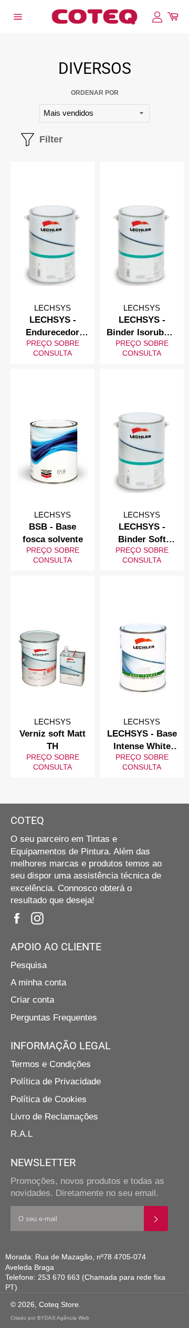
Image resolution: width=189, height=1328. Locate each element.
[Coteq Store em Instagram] (40, 918)
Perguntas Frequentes (53, 1018)
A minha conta (38, 982)
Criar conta (32, 1000)
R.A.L (21, 1134)
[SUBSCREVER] (156, 1218)
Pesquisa (28, 965)
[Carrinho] (173, 16)
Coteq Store (59, 1305)
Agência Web (73, 1318)
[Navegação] (17, 17)
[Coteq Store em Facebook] (19, 918)
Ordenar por (95, 92)
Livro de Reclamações (54, 1117)
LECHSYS (52, 307)
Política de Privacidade (55, 1081)
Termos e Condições (50, 1064)
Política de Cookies (48, 1099)
